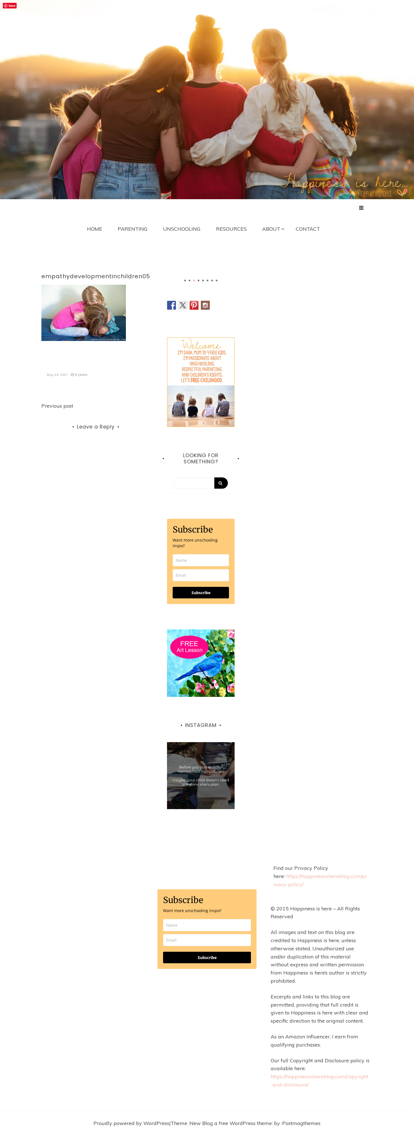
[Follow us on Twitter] (182, 305)
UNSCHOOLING (182, 229)
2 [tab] (189, 280)
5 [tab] (203, 280)
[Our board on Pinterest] (194, 305)
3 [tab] (194, 280)
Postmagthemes (301, 1123)
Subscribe (201, 592)
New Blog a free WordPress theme (231, 1123)
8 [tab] (216, 280)
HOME (94, 229)
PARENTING (133, 229)
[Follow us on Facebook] (171, 305)
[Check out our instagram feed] (205, 305)
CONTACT (308, 229)
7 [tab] (212, 280)
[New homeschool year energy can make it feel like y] (201, 776)
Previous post (57, 406)
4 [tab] (198, 280)
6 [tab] (207, 280)
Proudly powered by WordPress (131, 1123)
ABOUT (271, 229)
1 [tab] (185, 280)
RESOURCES (231, 229)
